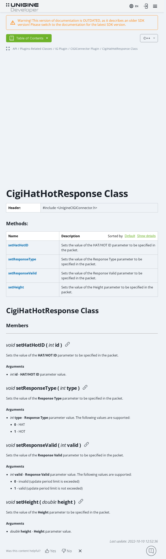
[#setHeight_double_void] (80, 502)
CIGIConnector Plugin (84, 49)
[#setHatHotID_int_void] (67, 345)
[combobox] (133, 6)
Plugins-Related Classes (36, 49)
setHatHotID (18, 245)
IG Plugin (61, 49)
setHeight (16, 287)
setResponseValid (22, 273)
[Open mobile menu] (155, 6)
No (69, 550)
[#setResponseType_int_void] (85, 388)
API (15, 49)
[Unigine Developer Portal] (22, 7)
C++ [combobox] (147, 38)
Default (130, 236)
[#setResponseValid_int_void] (86, 445)
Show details (146, 236)
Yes (53, 550)
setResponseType (22, 259)
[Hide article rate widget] (80, 551)
